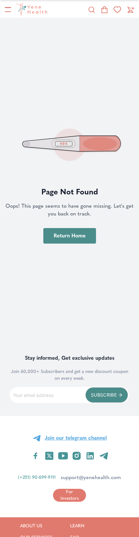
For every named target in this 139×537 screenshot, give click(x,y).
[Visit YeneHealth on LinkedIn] (90, 456)
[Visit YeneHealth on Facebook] (35, 456)
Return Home (70, 236)
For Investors (69, 495)
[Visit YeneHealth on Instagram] (76, 456)
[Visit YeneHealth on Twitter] (49, 456)
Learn (85, 526)
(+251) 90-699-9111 (37, 477)
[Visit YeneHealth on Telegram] (104, 456)
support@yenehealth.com (91, 477)
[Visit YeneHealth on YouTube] (63, 456)
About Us (36, 526)
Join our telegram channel (76, 438)
